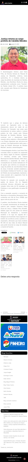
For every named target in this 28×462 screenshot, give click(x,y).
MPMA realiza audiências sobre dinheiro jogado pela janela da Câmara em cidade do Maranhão (18, 246)
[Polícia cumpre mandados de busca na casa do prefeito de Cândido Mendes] (6, 240)
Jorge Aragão (7, 372)
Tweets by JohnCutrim (7, 447)
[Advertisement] (14, 20)
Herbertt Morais (8, 394)
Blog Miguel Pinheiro (9, 382)
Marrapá (6, 356)
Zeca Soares (7, 388)
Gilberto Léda (7, 363)
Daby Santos (7, 378)
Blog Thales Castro (9, 385)
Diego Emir (7, 366)
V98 (5, 397)
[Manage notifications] (24, 459)
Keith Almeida (7, 391)
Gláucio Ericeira (8, 360)
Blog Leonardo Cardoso (10, 400)
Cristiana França (8, 369)
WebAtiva (18, 460)
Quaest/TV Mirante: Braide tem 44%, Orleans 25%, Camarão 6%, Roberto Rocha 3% (15, 416)
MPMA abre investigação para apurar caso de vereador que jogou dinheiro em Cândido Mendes (6, 264)
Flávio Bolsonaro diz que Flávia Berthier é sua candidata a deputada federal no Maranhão (15, 431)
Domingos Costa (8, 375)
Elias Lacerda (7, 404)
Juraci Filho (7, 407)
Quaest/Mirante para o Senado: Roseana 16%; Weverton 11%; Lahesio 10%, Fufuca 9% (14, 442)
